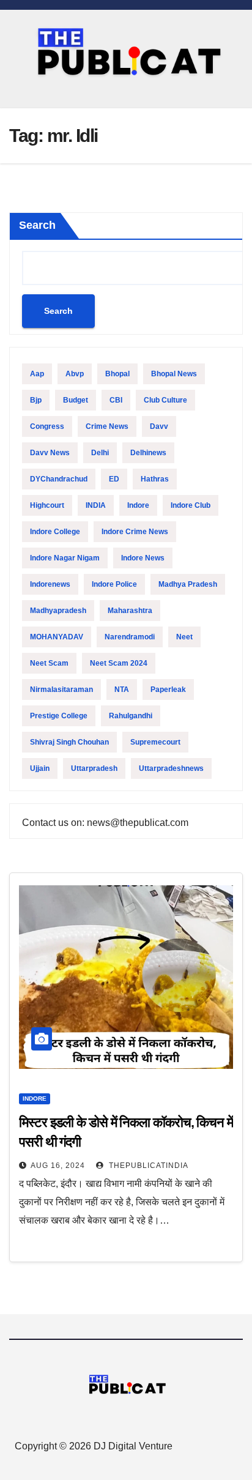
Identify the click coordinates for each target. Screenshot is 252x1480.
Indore (138, 505)
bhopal (117, 374)
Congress (47, 426)
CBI (115, 400)
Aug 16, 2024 (58, 1165)
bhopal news (174, 374)
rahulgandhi (130, 716)
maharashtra (130, 610)
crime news (107, 426)
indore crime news (135, 531)
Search (37, 225)
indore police (114, 584)
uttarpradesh (94, 768)
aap (37, 374)
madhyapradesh (58, 610)
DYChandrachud (58, 479)
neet (184, 637)
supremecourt (155, 742)
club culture (165, 400)
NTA (121, 689)
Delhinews (148, 452)
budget (75, 400)
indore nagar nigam (65, 558)
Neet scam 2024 (118, 663)
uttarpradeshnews (171, 768)
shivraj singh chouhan (69, 742)
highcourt (47, 505)
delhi (100, 452)
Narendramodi (130, 637)
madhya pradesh (187, 584)
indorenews (50, 584)
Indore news (143, 558)
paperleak (168, 689)
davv (159, 426)
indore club (190, 505)
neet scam (49, 663)
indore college (55, 531)
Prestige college (58, 716)
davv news (50, 452)
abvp (74, 374)
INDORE (34, 1098)
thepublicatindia (147, 1165)
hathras (155, 479)
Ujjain (40, 768)
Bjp (36, 400)
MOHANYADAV (56, 637)
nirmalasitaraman (61, 689)
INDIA (96, 505)
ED (114, 479)
